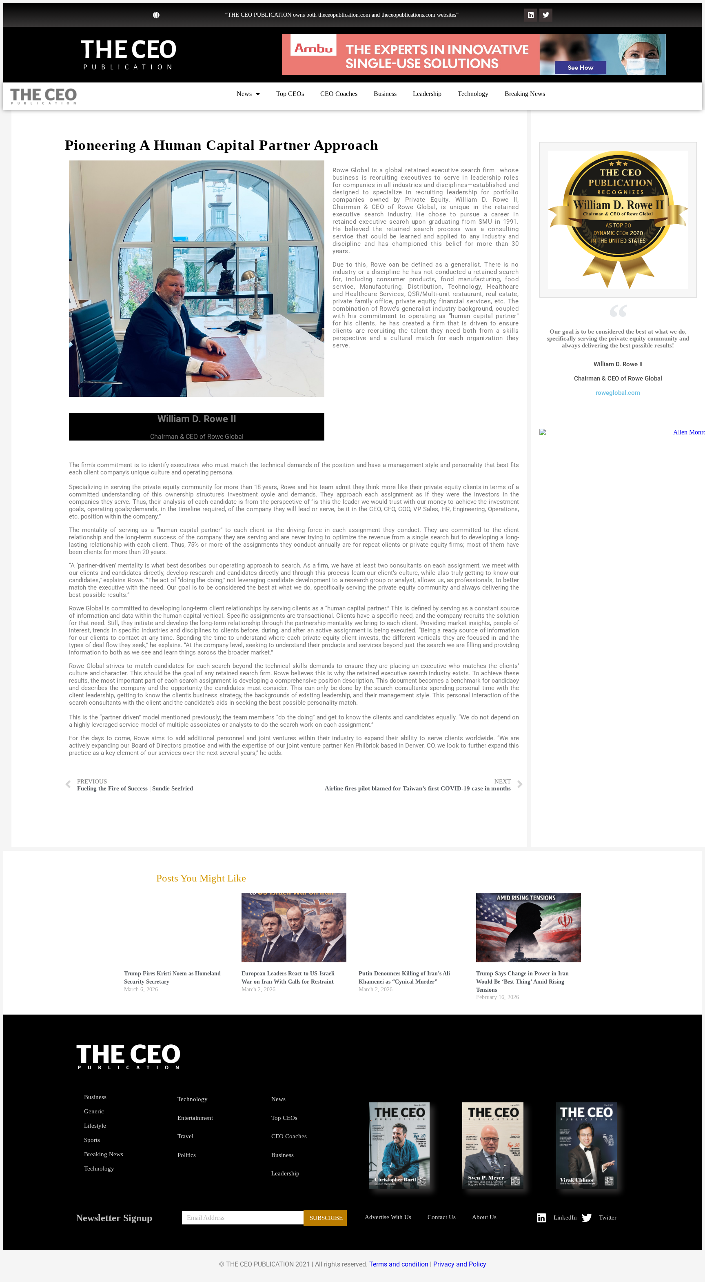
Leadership (427, 93)
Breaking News (525, 93)
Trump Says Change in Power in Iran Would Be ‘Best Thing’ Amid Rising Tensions (522, 981)
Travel (185, 1136)
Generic (94, 1111)
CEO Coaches (338, 93)
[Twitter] (545, 15)
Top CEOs (290, 93)
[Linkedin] (530, 15)
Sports (92, 1140)
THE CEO (128, 49)
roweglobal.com (618, 392)
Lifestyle (95, 1125)
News (244, 93)
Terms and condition (398, 1264)
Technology (473, 93)
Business (385, 93)
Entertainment (195, 1118)
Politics (186, 1155)
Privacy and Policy (459, 1264)
